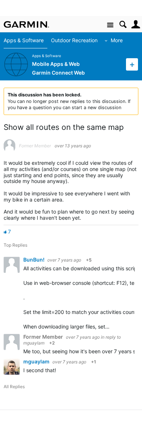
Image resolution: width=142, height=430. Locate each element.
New (132, 64)
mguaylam (33, 343)
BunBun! (34, 259)
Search (123, 24)
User (135, 24)
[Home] (26, 24)
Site (110, 25)
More (117, 40)
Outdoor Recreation (74, 40)
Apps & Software (24, 40)
